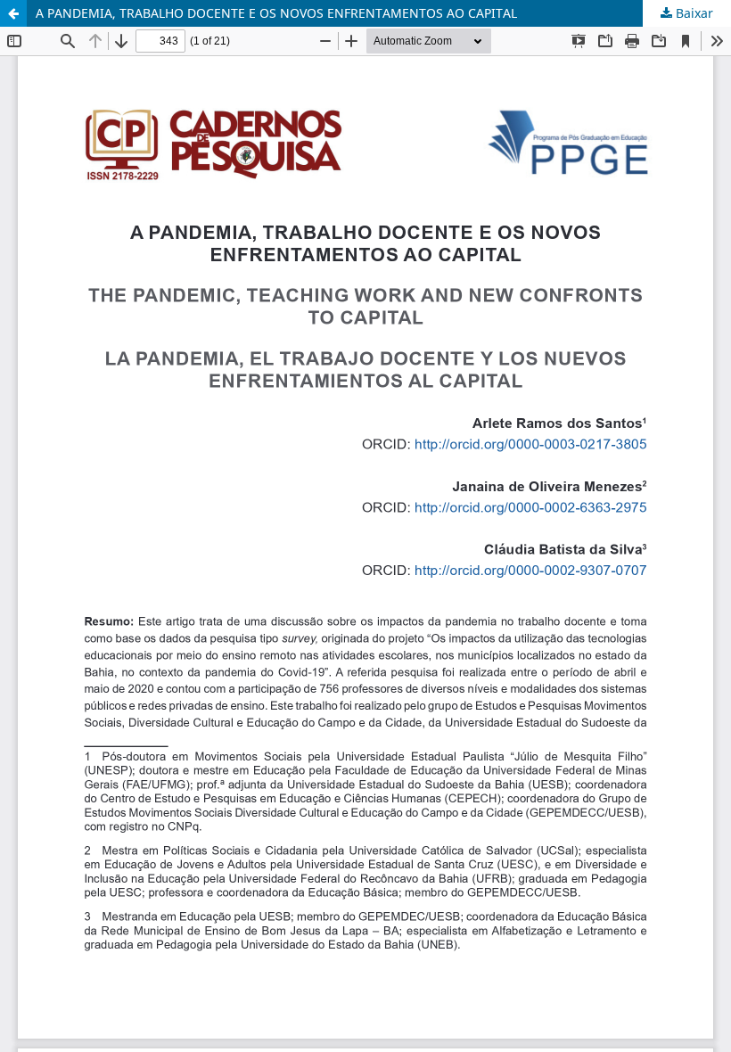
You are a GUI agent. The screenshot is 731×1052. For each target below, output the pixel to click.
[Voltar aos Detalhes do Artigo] (13, 13)
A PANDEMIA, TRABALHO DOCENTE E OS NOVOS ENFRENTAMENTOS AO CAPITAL (276, 12)
